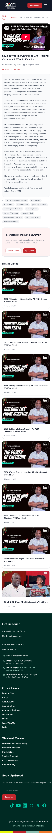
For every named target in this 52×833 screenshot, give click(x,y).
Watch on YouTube (12, 69)
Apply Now (34, 5)
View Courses (13, 251)
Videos (14, 17)
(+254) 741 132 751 (26, 667)
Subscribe (9, 797)
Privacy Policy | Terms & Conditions (28, 826)
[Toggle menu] (45, 5)
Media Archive (5, 17)
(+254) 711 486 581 (15, 670)
